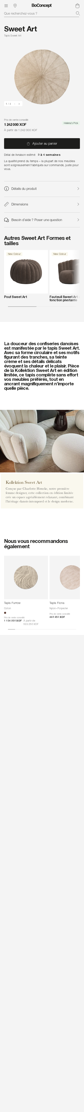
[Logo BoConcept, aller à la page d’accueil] (41, 5)
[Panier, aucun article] (77, 5)
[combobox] (42, 13)
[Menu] (6, 5)
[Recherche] (77, 13)
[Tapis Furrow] (26, 577)
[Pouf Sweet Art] (26, 272)
